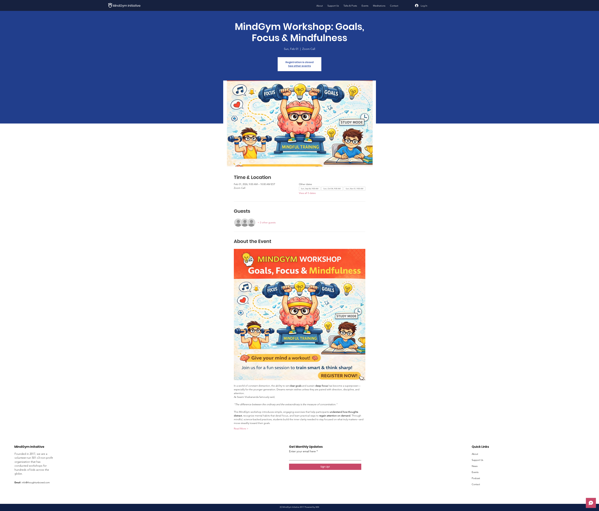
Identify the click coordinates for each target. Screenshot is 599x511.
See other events (299, 66)
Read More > (241, 428)
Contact (476, 484)
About (475, 453)
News (474, 466)
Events (475, 472)
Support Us (477, 460)
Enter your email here (302, 451)
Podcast (476, 478)
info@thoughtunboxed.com (36, 482)
